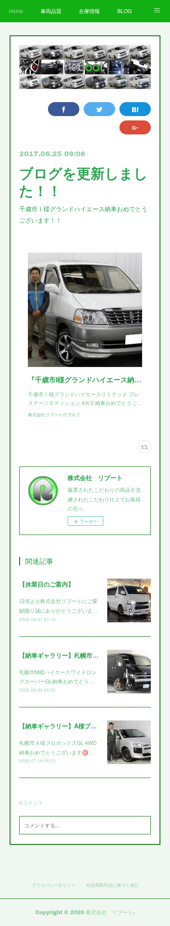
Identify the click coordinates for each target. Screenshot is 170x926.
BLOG (124, 10)
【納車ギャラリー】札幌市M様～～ (67, 655)
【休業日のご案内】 (46, 584)
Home (16, 10)
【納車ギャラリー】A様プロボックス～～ (76, 725)
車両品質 (51, 10)
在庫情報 (89, 10)
